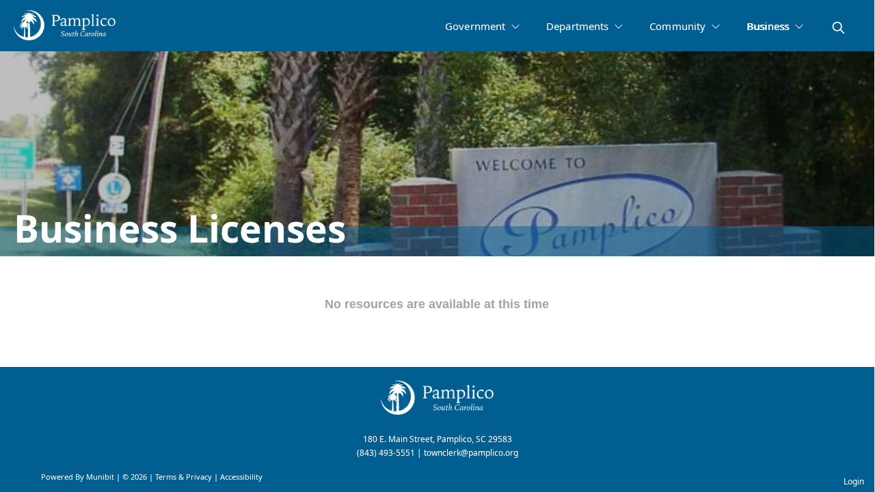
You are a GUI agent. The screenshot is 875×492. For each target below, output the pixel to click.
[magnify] (838, 28)
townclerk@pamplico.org (471, 453)
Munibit (100, 477)
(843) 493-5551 (386, 453)
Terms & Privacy (183, 477)
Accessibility (241, 477)
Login (854, 481)
